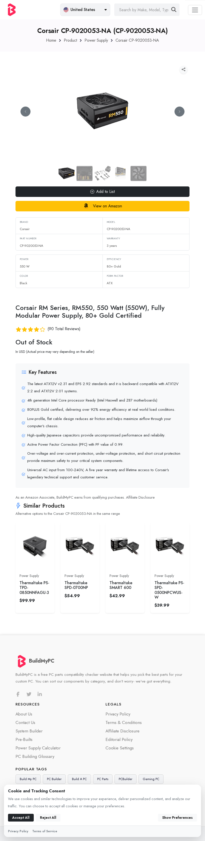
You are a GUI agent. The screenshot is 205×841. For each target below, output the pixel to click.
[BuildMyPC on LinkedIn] (39, 694)
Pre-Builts (24, 739)
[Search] (174, 9)
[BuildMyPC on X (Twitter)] (29, 694)
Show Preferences (177, 817)
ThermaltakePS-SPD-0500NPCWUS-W (169, 590)
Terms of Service (44, 831)
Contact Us (25, 722)
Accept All (21, 817)
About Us (24, 714)
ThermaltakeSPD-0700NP (76, 585)
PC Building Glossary (35, 756)
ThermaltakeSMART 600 (121, 585)
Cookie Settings (120, 748)
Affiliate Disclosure (140, 497)
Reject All (48, 817)
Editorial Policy (119, 739)
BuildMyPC (41, 661)
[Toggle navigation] (195, 10)
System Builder (29, 731)
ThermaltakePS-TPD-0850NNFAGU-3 (34, 587)
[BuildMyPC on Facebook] (18, 694)
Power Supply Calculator (38, 748)
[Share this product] (184, 70)
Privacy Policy (118, 714)
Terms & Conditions (124, 722)
